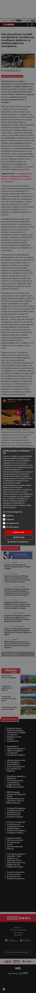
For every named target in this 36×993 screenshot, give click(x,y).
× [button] (32, 450)
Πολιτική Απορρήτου (9, 507)
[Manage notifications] (3, 989)
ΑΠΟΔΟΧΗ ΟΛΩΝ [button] (18, 532)
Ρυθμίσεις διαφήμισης (10, 501)
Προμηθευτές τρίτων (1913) (11, 478)
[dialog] (18, 496)
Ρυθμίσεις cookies (25, 505)
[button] (18, 542)
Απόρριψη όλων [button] (18, 537)
